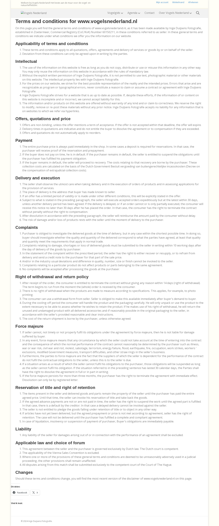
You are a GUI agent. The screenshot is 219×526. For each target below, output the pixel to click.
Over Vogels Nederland (174, 13)
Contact (149, 13)
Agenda (132, 13)
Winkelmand (178, 2)
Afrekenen (193, 2)
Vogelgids (113, 13)
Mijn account (162, 2)
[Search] (196, 13)
